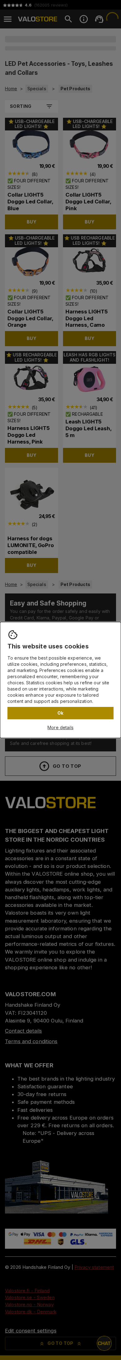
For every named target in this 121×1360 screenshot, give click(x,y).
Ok (60, 713)
